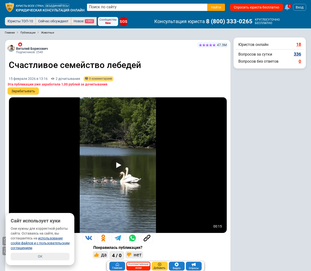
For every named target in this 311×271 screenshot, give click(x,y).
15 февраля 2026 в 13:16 (28, 79)
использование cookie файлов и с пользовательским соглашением (40, 243)
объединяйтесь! (57, 6)
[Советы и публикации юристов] (10, 7)
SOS (123, 21)
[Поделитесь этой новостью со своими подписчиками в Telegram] (118, 238)
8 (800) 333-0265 (229, 21)
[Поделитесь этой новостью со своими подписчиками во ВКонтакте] (89, 238)
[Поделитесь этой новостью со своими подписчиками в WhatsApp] (132, 238)
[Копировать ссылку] (147, 238)
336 (297, 54)
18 (298, 44)
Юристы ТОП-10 (20, 21)
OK (40, 256)
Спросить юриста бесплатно (256, 7)
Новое (83, 21)
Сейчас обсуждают (53, 21)
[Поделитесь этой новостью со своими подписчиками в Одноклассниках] (103, 238)
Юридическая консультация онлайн (50, 10)
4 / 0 (116, 255)
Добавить (159, 268)
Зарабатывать (23, 91)
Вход (299, 7)
